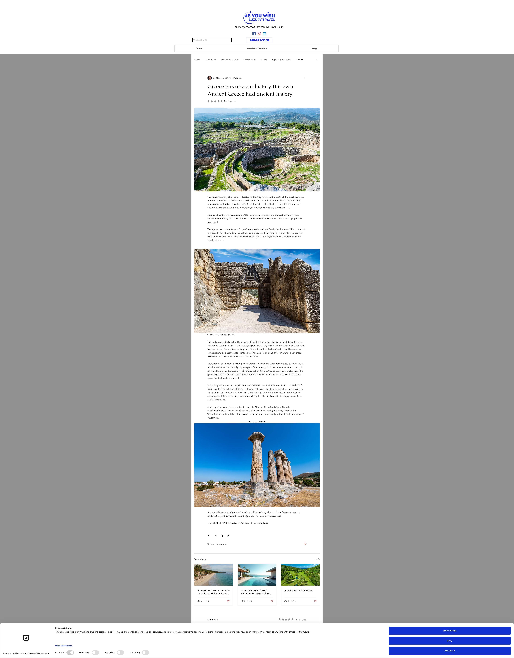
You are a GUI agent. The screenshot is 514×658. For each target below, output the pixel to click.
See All (317, 559)
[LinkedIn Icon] (264, 33)
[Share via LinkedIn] (222, 535)
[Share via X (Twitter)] (215, 535)
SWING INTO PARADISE (298, 590)
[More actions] (305, 78)
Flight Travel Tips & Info (281, 60)
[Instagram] (259, 33)
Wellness (263, 60)
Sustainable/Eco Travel (229, 60)
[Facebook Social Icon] (254, 33)
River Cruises (210, 60)
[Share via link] (228, 535)
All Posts (197, 60)
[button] (316, 60)
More (298, 60)
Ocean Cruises (249, 60)
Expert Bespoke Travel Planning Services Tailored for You (256, 592)
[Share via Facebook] (208, 535)
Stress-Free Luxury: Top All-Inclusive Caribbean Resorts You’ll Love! (213, 592)
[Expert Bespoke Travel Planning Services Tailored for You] (257, 575)
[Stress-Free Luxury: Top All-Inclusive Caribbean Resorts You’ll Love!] (213, 575)
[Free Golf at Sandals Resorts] (300, 575)
